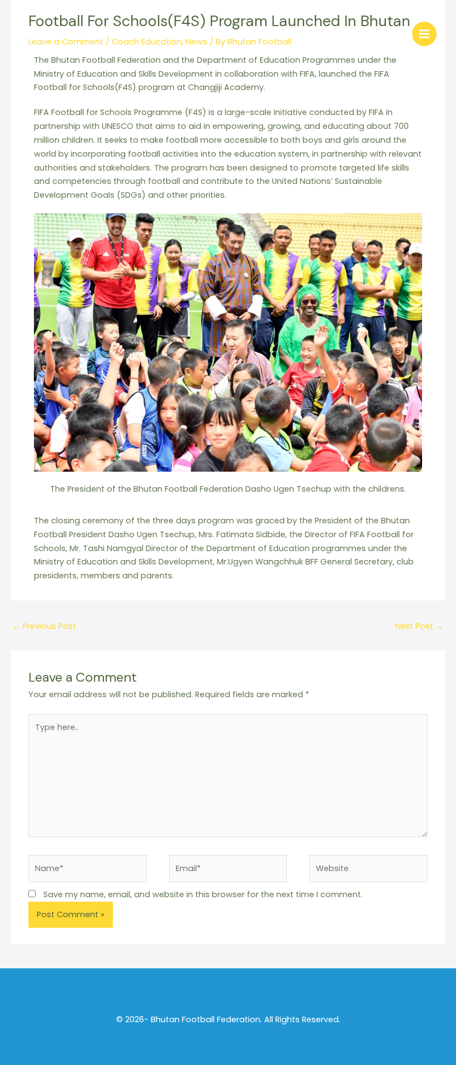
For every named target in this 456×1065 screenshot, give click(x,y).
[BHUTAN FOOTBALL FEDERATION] (36, 33)
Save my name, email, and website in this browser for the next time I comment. (203, 894)
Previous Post (44, 626)
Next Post (419, 626)
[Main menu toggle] (424, 34)
